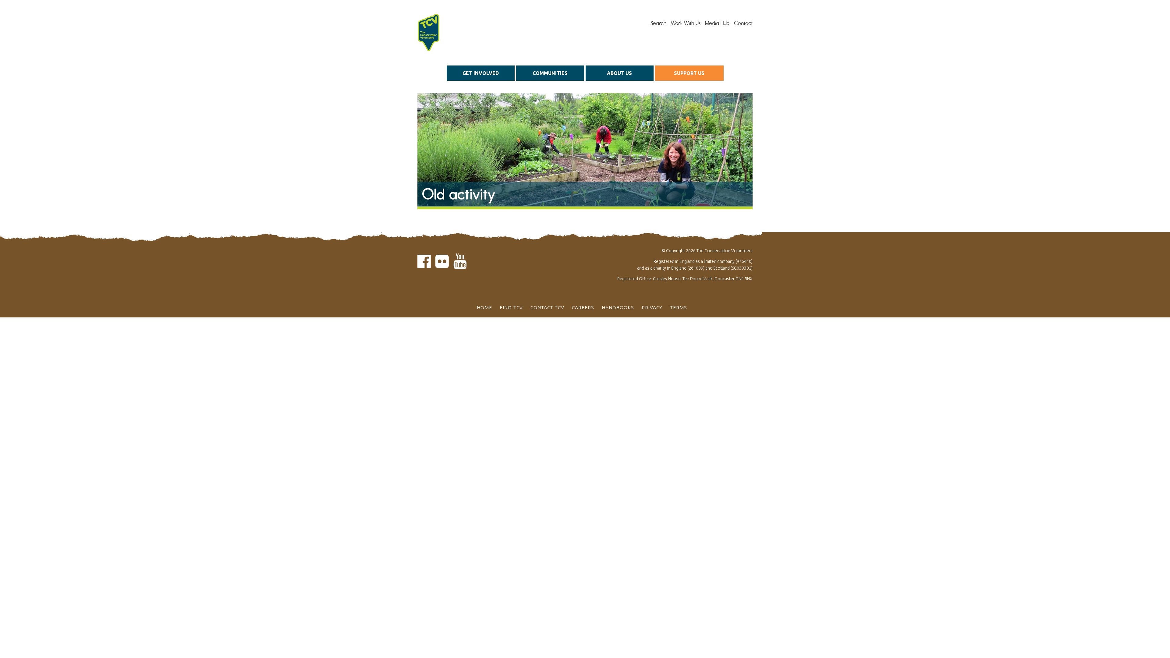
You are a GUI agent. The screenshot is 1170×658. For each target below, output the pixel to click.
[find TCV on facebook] (424, 265)
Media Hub (717, 23)
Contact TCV (547, 307)
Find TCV (511, 307)
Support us (689, 73)
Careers (583, 307)
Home (484, 307)
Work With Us (685, 23)
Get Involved (481, 73)
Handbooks (618, 307)
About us (619, 73)
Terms (678, 307)
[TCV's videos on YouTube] (460, 265)
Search (658, 23)
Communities (550, 73)
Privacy (652, 307)
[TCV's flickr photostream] (442, 265)
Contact (743, 23)
